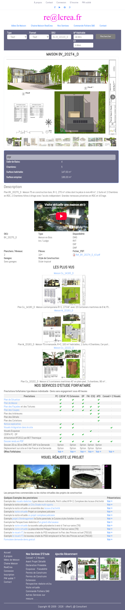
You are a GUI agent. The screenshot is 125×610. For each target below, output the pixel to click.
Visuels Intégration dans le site (18, 427)
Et (75, 40)
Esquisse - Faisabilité (36, 569)
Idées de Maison (18, 25)
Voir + (60, 451)
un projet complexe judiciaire (41, 515)
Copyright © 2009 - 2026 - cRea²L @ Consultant (62, 606)
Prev (9, 141)
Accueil (7, 552)
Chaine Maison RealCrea (42, 25)
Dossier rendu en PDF (14, 441)
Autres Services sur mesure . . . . (35, 596)
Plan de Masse (10, 403)
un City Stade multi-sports (40, 504)
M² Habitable (79, 32)
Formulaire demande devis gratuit (19, 539)
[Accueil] (62, 18)
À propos (38, 2)
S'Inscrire (74, 2)
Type (9, 32)
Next (112, 97)
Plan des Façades (12, 406)
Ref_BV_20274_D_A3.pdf (88, 254)
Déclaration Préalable (36, 565)
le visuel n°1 (18, 532)
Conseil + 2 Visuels (35, 557)
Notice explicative (12, 423)
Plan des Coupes (11, 409)
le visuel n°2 (18, 535)
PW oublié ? (9, 578)
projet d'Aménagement (23, 518)
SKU (53, 32)
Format (32, 32)
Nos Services (63, 25)
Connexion (61, 2)
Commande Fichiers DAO (84, 25)
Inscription (9, 574)
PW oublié (86, 2)
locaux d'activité (52, 508)
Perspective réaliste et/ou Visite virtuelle (39, 585)
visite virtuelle (21, 511)
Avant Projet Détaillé (36, 561)
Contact (49, 2)
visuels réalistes (24, 501)
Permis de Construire (36, 572)
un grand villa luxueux (48, 522)
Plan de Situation (12, 399)
